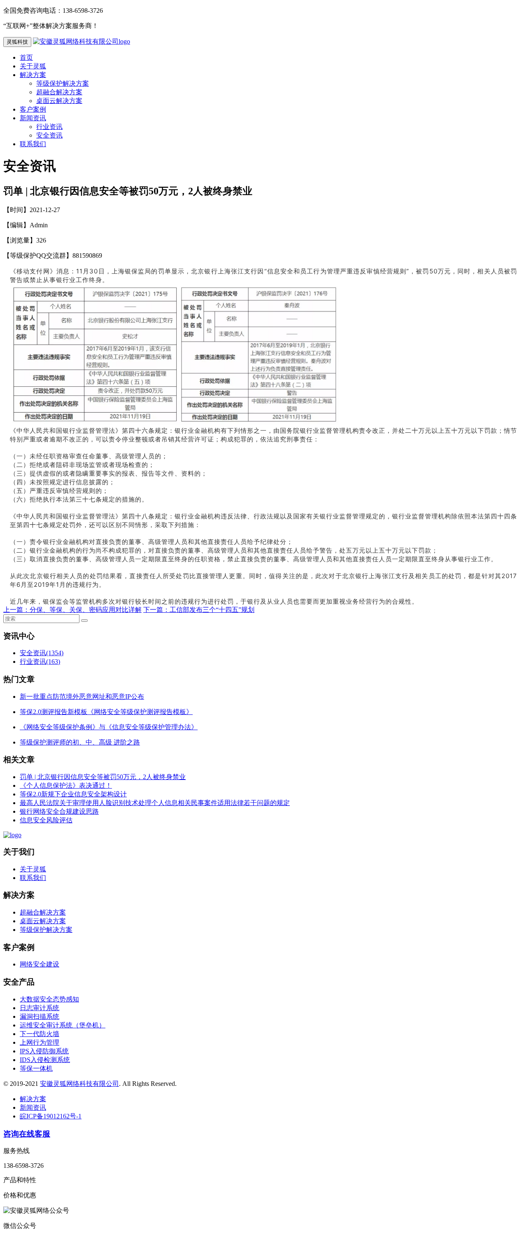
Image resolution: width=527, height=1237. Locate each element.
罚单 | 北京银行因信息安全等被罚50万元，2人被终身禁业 (103, 776)
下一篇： (156, 609)
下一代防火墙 (39, 1033)
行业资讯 (49, 126)
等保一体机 (36, 1068)
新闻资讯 (33, 117)
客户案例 (33, 109)
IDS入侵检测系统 (45, 1059)
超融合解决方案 (59, 92)
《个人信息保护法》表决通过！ (66, 785)
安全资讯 (49, 135)
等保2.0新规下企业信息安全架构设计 (73, 794)
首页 (26, 57)
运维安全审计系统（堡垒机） (62, 1025)
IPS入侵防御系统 (44, 1051)
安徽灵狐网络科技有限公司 (79, 1083)
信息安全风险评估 (46, 820)
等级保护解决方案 (62, 83)
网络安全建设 (39, 964)
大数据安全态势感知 (49, 999)
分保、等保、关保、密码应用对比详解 (86, 609)
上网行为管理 (39, 1042)
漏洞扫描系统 (39, 1016)
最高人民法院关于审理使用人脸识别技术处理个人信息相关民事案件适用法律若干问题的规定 (155, 802)
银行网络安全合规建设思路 (59, 811)
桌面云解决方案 (59, 100)
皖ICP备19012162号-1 (51, 1116)
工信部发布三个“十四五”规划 (212, 609)
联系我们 (33, 143)
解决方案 (33, 74)
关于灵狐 (33, 66)
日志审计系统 (39, 1007)
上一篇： (16, 609)
